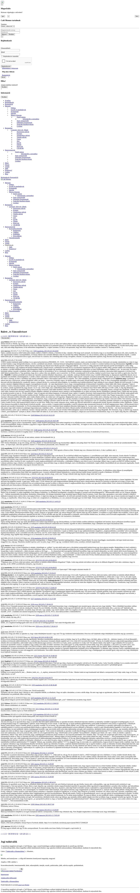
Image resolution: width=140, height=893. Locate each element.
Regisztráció (6, 75)
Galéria (7, 172)
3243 (2, 478)
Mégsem (4, 34)
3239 (2, 520)
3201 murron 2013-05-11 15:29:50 (42, 764)
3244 (2, 468)
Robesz (7, 342)
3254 (2, 342)
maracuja (8, 821)
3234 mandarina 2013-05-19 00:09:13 (43, 538)
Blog (6, 174)
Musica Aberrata (16, 115)
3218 (2, 698)
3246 (2, 448)
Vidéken (16, 232)
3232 (2, 588)
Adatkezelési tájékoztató (9, 878)
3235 (2, 560)
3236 (2, 545)
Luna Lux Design (23, 885)
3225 (2, 637)
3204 (2, 810)
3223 (2, 661)
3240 (2, 507)
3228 (2, 621)
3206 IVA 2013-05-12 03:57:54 (45, 720)
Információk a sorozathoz (31, 119)
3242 (2, 489)
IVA (6, 360)
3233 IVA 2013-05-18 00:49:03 (42, 478)
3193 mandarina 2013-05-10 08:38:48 (44, 685)
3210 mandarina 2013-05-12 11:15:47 (43, 698)
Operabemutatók (14, 238)
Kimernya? (8, 170)
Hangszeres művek (23, 132)
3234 (2, 567)
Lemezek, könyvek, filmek (19, 130)
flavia (6, 478)
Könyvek (20, 146)
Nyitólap (8, 100)
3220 (2, 685)
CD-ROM (20, 148)
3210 (2, 720)
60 (13, 336)
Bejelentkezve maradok (10, 56)
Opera (19, 139)
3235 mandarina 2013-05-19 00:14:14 (43, 527)
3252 (2, 360)
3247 (2, 441)
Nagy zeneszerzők (23, 121)
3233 (2, 573)
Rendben (11, 34)
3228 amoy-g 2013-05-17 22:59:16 (47, 615)
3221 (2, 678)
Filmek (19, 145)
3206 (2, 782)
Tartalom (4, 24)
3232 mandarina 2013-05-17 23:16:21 (43, 573)
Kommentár (15, 111)
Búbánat (8, 430)
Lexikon (19, 126)
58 (9, 336)
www (6, 632)
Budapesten (17, 230)
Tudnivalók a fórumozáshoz (10, 881)
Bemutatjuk (8, 128)
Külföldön (16, 234)
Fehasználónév (5, 48)
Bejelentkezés (9, 102)
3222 (2, 670)
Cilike (7, 690)
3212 (2, 709)
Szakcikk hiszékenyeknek (25, 124)
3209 (2, 753)
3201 (2, 826)
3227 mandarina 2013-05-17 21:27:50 (43, 599)
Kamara (19, 133)
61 (15, 336)
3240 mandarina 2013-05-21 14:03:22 (47, 501)
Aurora (7, 468)
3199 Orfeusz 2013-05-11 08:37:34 (42, 804)
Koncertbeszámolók (15, 229)
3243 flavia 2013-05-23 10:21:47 (46, 448)
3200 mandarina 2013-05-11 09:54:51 (43, 782)
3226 (2, 632)
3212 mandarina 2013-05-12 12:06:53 (45, 703)
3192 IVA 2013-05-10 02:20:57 (42, 678)
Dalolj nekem (21, 117)
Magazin (8, 106)
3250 (2, 421)
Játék (6, 168)
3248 (2, 435)
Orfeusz (7, 703)
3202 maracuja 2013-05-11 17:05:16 (47, 815)
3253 (2, 351)
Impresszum (5, 874)
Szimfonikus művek (23, 135)
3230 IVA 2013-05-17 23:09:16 (46, 588)
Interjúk (13, 113)
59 (11, 336)
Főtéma (13, 108)
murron (7, 351)
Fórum (7, 165)
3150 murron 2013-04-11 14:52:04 (42, 753)
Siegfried (8, 656)
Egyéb (19, 143)
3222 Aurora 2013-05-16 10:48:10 (45, 656)
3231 (2, 599)
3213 (2, 703)
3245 (2, 454)
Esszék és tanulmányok (18, 110)
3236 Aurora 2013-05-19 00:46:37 (42, 520)
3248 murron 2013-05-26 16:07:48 (47, 421)
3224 (2, 656)
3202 (2, 821)
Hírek (7, 163)
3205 (2, 804)
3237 (2, 538)
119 (21, 336)
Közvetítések (17, 236)
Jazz (18, 141)
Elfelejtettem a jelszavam (10, 68)
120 (24, 336)
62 (17, 336)
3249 (2, 430)
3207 (2, 777)
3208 (2, 764)
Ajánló (7, 167)
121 (27, 336)
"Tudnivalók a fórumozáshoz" (15, 851)
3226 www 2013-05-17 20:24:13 (41, 604)
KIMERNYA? (14, 322)
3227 (2, 626)
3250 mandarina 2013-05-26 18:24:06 (45, 351)
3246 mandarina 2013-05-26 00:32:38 (43, 441)
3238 (2, 527)
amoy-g (7, 621)
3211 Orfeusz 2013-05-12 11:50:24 (47, 709)
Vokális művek (21, 137)
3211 (2, 714)
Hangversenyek (10, 150)
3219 (2, 690)
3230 (2, 604)
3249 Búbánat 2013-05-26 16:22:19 (42, 415)
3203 (2, 815)
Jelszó (3, 52)
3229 (2, 615)
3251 (2, 415)
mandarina (8, 421)
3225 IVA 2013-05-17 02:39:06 (43, 621)
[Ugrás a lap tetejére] (2, 2)
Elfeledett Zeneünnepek (24, 122)
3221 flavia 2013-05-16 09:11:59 (41, 637)
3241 (2, 501)
